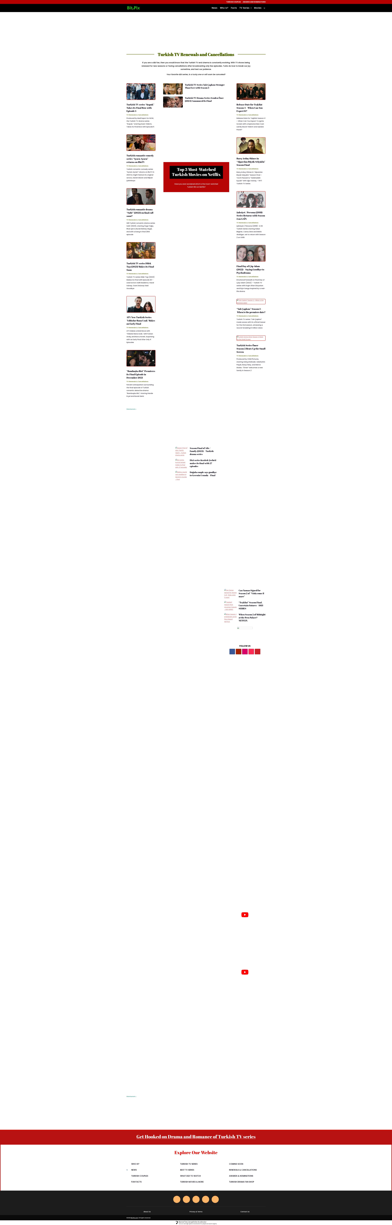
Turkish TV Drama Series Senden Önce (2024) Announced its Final (204, 99)
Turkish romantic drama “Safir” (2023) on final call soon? (139, 212)
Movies (258, 8)
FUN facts (136, 1181)
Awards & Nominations (241, 1176)
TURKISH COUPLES (139, 1176)
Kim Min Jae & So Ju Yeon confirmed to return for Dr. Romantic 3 (191, 758)
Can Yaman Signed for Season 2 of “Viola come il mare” (251, 593)
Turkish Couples (233, 2)
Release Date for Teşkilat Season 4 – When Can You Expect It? (250, 108)
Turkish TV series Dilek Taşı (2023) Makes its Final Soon (140, 266)
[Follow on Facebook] (232, 651)
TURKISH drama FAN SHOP (241, 1181)
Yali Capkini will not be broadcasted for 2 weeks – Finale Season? (194, 567)
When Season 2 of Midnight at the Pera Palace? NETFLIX (252, 617)
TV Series (244, 8)
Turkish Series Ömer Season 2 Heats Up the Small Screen (251, 348)
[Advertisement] (196, 27)
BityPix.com (134, 1218)
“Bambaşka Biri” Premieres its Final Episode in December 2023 (140, 374)
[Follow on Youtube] (238, 651)
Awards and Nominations (254, 2)
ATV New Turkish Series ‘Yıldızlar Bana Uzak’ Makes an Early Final (140, 320)
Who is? (224, 8)
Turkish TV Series (189, 1164)
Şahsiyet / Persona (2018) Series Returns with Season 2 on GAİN (251, 215)
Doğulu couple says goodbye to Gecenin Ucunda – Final (203, 474)
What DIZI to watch (190, 1176)
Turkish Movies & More (192, 1181)
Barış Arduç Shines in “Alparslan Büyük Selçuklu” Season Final (251, 161)
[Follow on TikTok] (251, 651)
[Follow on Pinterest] (257, 651)
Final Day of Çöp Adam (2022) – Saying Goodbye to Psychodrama (250, 269)
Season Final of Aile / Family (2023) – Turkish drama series (202, 451)
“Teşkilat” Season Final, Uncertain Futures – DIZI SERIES (251, 605)
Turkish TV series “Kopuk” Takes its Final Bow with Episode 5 (140, 108)
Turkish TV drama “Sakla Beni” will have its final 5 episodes (214, 139)
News (214, 8)
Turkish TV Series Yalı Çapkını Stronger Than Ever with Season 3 (205, 86)
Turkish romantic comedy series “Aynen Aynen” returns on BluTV (140, 159)
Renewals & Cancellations (243, 1170)
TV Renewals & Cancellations (137, 115)
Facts (234, 8)
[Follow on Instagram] (245, 651)
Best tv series (187, 1170)
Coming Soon (236, 1164)
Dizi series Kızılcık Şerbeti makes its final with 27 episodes (203, 463)
